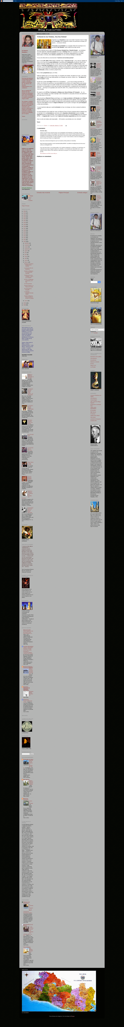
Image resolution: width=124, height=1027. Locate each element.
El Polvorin (26, 699)
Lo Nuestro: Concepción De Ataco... (99, 79)
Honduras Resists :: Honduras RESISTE (28, 667)
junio (26, 254)
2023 (24, 217)
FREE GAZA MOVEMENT (93, 408)
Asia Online (93, 417)
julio (26, 252)
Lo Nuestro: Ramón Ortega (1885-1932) (30, 407)
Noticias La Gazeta (94, 361)
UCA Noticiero (93, 358)
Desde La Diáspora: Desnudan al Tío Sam (31, 376)
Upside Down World (94, 415)
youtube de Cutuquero (95, 419)
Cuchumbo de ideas (28, 759)
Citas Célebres (26, 947)
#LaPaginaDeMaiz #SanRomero (31, 693)
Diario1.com (93, 365)
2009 (24, 303)
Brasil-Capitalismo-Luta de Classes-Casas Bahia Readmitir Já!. (28, 632)
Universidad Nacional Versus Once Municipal (30, 510)
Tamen (23, 116)
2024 (24, 215)
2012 (24, 237)
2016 (24, 230)
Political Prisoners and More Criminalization (31, 671)
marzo (26, 260)
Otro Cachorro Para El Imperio (98, 139)
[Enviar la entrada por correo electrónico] (66, 125)
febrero (26, 262)
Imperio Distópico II (98, 107)
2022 (24, 218)
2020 (24, 222)
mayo (26, 256)
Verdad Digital (93, 400)
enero (26, 300)
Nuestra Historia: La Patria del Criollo (28, 286)
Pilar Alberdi (26, 779)
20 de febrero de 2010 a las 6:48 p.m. (48, 153)
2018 (24, 226)
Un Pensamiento (28, 283)
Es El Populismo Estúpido (28, 289)
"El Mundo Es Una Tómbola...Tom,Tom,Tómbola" (28, 276)
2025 (24, 213)
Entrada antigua (82, 192)
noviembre (27, 245)
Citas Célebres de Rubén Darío (31, 950)
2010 (24, 241)
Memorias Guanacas (25, 799)
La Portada (93, 367)
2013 (24, 235)
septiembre (27, 248)
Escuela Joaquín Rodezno (98, 93)
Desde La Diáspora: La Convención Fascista (28, 272)
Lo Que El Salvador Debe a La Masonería (98, 65)
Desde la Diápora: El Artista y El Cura (98, 183)
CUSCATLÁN (93, 420)
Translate (95, 332)
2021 (24, 220)
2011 (24, 239)
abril (26, 258)
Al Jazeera (92, 413)
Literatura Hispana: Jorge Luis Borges (30, 422)
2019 (24, 224)
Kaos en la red (26, 629)
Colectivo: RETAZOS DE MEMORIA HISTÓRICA (26, 688)
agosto (26, 250)
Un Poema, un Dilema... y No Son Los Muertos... (99, 169)
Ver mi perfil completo (30, 199)
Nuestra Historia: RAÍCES (30, 478)
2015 (24, 232)
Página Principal (64, 192)
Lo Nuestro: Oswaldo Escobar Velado (28, 293)
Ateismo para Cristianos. (26, 903)
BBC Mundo (93, 412)
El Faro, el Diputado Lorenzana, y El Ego (28, 280)
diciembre (27, 243)
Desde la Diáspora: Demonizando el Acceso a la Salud (29, 297)
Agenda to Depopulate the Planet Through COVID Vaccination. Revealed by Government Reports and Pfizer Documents (28, 650)
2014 (24, 234)
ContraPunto (93, 360)
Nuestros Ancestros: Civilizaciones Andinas (28, 265)
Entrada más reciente (43, 192)
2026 (24, 211)
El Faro (92, 363)
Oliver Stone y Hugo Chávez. (30, 463)
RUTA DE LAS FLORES (95, 356)
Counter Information (28, 646)
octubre (26, 247)
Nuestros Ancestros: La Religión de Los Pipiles (98, 198)
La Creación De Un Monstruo (28, 269)
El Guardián (93, 410)
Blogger (73, 1016)
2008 (24, 304)
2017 (24, 228)
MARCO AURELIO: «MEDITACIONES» (31, 782)
